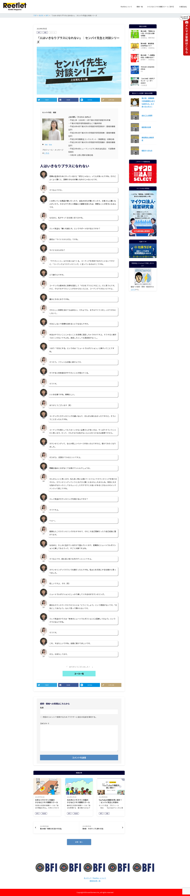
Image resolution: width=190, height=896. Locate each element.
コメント (44, 723)
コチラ (133, 289)
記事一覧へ (79, 842)
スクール (52, 32)
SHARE (68, 100)
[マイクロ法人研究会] (143, 235)
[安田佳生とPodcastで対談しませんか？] (143, 276)
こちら (46, 153)
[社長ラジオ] (143, 250)
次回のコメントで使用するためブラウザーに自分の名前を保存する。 (70, 717)
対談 (45, 32)
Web (46, 144)
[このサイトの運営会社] (143, 182)
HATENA (90, 100)
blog (50, 144)
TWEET (47, 100)
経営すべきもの (147, 150)
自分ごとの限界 (147, 115)
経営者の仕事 (146, 127)
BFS (39, 32)
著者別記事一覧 (95, 881)
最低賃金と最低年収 (148, 138)
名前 (42, 707)
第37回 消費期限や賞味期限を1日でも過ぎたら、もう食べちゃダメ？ (148, 102)
